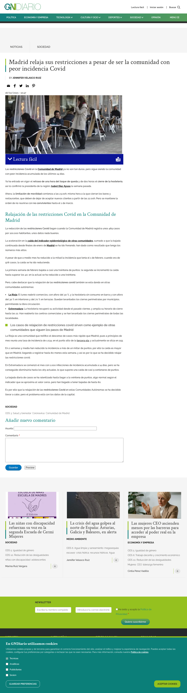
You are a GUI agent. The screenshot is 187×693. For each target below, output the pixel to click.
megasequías (111, 548)
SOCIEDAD (136, 17)
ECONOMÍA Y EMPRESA (36, 17)
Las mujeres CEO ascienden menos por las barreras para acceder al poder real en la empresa (155, 530)
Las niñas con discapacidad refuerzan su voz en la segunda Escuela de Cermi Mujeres (32, 530)
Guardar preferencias (23, 684)
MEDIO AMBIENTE (76, 539)
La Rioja (12, 294)
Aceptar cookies (167, 684)
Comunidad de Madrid (50, 169)
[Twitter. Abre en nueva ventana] (21, 85)
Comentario (11, 435)
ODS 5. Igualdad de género (19, 550)
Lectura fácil (137, 7)
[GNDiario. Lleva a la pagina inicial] (22, 7)
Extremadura (15, 308)
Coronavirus (38, 413)
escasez (70, 552)
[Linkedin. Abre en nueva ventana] (27, 85)
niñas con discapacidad (17, 559)
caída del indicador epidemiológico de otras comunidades (60, 240)
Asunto (9, 428)
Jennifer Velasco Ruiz (27, 77)
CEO (139, 564)
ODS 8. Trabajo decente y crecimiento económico (154, 555)
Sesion (13, 675)
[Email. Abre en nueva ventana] (8, 85)
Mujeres (132, 564)
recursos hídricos (99, 552)
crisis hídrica (82, 552)
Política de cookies (139, 652)
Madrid (50, 245)
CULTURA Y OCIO (90, 17)
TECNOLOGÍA (63, 17)
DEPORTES (114, 17)
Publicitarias (15, 669)
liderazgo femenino (153, 564)
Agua (112, 552)
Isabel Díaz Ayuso (61, 186)
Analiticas (14, 664)
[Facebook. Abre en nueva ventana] (15, 85)
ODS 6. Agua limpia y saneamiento (84, 548)
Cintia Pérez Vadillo (138, 571)
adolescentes (38, 559)
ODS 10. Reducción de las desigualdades (27, 555)
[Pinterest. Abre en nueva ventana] (33, 85)
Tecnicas (14, 658)
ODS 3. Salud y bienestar (18, 413)
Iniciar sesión (156, 7)
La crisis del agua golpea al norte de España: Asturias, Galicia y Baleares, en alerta (93, 527)
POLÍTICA (11, 17)
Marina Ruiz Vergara (16, 566)
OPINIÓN (156, 17)
